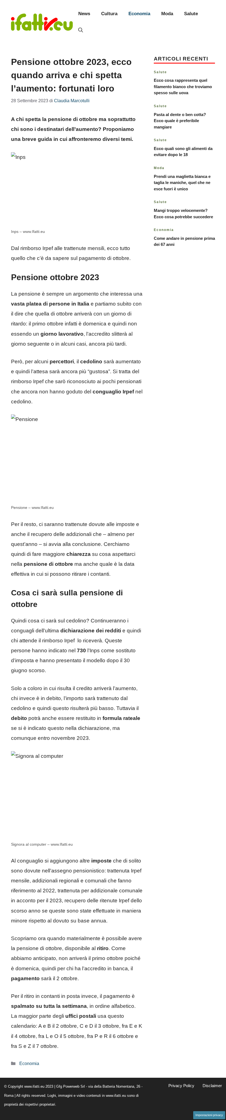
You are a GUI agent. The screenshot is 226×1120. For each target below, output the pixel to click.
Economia (139, 13)
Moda (167, 13)
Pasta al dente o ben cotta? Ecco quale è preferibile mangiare (180, 120)
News (84, 13)
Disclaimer (212, 1085)
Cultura (109, 13)
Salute (191, 13)
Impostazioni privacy (209, 1115)
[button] (80, 30)
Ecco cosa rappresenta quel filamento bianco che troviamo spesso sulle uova (183, 86)
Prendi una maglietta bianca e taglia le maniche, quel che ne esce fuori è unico (182, 182)
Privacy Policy (181, 1085)
